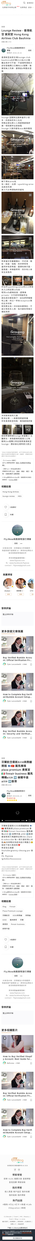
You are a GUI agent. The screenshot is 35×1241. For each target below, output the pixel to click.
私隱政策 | (29, 1221)
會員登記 (30, 3)
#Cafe (29, 1204)
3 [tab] (19, 14)
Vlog (4, 906)
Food (12, 1219)
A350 (5, 919)
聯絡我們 (21, 1224)
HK (22, 1216)
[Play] (2, 821)
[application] (17, 812)
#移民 (23, 1208)
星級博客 (27, 1178)
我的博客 (21, 1195)
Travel (17, 1216)
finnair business (18, 924)
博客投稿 (21, 1182)
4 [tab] (22, 14)
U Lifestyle (9, 1216)
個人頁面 (9, 1191)
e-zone (23, 1219)
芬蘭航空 (6, 915)
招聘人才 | (14, 1224)
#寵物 (5, 1204)
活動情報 (17, 474)
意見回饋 (13, 1182)
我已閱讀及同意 (17, 1238)
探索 (6, 1178)
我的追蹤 (13, 1195)
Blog (17, 1219)
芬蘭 (22, 919)
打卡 (13, 471)
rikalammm (8, 591)
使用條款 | (21, 1221)
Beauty (27, 1216)
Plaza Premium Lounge (13, 911)
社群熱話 (23, 7)
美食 (22, 471)
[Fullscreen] (30, 821)
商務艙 (28, 915)
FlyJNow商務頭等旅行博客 (17, 539)
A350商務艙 (17, 915)
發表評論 (8, 614)
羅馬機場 (13, 919)
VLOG (10, 1178)
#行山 (11, 1204)
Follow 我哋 (13, 480)
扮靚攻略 (9, 474)
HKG (20, 496)
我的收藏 (26, 1191)
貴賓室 (5, 924)
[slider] (12, 820)
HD (33, 820)
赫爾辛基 (6, 928)
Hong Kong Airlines (11, 491)
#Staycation (14, 1208)
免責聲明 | (14, 1221)
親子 (27, 471)
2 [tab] (16, 14)
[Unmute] (27, 821)
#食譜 (22, 1204)
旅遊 (3, 26)
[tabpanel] (17, 12)
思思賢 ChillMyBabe (21, 591)
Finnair (12, 906)
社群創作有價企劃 (9, 7)
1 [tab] (13, 14)
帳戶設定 (17, 1191)
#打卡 (17, 1204)
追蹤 (29, 50)
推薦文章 (18, 1178)
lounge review (9, 496)
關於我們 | (6, 1221)
